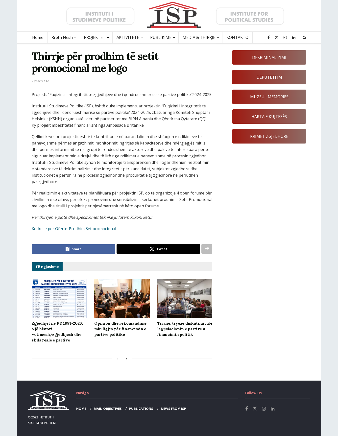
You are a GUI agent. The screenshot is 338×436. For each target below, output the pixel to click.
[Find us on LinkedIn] (293, 37)
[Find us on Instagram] (285, 37)
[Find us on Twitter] (277, 37)
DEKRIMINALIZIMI (269, 57)
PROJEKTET (94, 37)
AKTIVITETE (128, 37)
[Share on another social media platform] (206, 249)
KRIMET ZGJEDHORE (269, 136)
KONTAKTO (237, 37)
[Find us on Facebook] (268, 37)
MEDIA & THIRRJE (199, 37)
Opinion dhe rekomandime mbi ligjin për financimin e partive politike (120, 329)
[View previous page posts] (117, 358)
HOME (81, 408)
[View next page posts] (126, 358)
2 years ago (40, 81)
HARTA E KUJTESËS (269, 116)
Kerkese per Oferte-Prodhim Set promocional (74, 228)
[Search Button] (304, 37)
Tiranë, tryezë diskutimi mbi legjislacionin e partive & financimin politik (184, 329)
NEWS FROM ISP (173, 408)
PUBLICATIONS (141, 408)
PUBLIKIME (160, 37)
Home (37, 37)
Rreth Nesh (62, 37)
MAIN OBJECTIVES (108, 408)
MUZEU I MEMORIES (269, 96)
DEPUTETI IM (269, 77)
